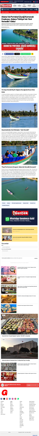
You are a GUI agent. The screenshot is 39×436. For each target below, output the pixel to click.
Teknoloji (11, 409)
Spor (1, 408)
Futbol (11, 411)
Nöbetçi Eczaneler (32, 411)
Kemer (21, 417)
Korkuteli (21, 421)
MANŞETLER (11, 1)
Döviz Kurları (31, 407)
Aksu (20, 402)
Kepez (21, 418)
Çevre (11, 412)
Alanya (21, 404)
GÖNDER (35, 258)
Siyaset (2, 405)
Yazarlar (28, 1)
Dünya (11, 407)
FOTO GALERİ (21, 1)
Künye (30, 414)
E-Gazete (25, 1)
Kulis (1, 402)
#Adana (8, 203)
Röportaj (11, 405)
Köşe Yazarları (31, 401)
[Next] (37, 12)
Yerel (2, 411)
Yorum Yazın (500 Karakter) (6, 249)
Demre (21, 405)
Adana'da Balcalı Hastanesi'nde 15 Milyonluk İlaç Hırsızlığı (16, 360)
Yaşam (2, 409)
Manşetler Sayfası (32, 404)
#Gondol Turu (32, 203)
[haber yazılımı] (35, 435)
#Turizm (3, 203)
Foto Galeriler (31, 402)
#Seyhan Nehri (25, 203)
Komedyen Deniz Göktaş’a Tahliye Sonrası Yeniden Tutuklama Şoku (23, 12)
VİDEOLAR (15, 1)
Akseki (21, 401)
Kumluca (21, 422)
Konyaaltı (21, 419)
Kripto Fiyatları (32, 409)
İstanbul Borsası (32, 405)
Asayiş (11, 404)
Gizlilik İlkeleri (31, 417)
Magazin (11, 408)
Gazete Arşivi (31, 419)
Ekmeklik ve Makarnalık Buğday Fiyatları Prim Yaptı (27, 295)
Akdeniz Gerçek (4, 14)
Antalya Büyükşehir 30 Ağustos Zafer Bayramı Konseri (27, 373)
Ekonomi (2, 404)
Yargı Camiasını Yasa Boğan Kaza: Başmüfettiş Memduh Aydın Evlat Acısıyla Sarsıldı (27, 287)
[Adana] (19, 324)
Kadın (2, 412)
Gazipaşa (21, 411)
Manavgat (21, 424)
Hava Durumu (31, 412)
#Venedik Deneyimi (5, 205)
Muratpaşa (22, 425)
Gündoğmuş (22, 412)
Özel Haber (3, 407)
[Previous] (8, 12)
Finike (21, 409)
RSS (10, 432)
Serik (21, 426)
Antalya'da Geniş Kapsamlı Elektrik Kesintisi (25, 305)
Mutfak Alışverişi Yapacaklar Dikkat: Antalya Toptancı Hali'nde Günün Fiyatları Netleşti (27, 364)
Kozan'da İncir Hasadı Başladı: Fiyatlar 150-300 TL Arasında (16, 336)
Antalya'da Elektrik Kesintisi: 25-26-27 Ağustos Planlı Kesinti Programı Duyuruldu (27, 268)
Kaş (20, 415)
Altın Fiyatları (31, 408)
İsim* (2, 245)
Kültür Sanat (3, 414)
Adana (9, 14)
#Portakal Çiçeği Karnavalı (16, 203)
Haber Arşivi (31, 418)
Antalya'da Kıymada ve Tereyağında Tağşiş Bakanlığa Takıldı (27, 277)
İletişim (30, 415)
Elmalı (21, 408)
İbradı (21, 414)
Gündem (2, 401)
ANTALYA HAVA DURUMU (12, 2)
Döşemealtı (22, 407)
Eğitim (11, 402)
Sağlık (11, 401)
